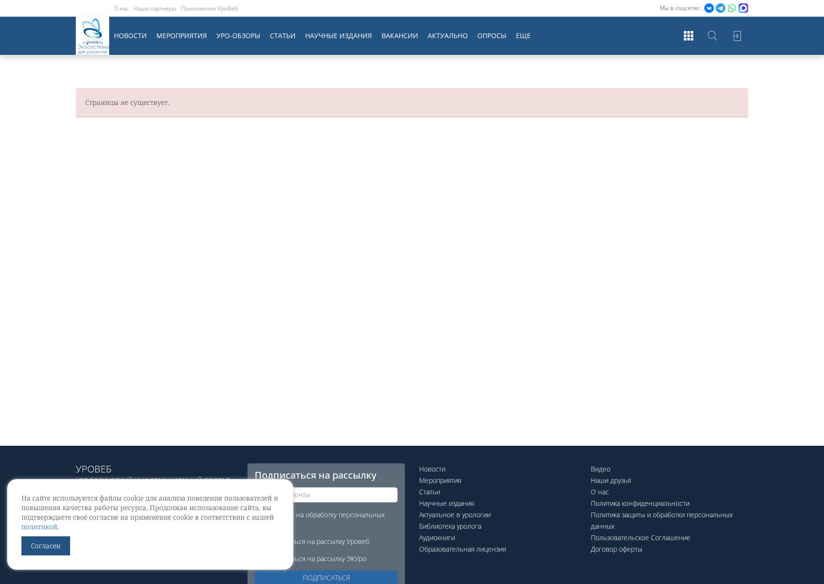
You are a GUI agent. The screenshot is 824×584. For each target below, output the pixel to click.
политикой (39, 526)
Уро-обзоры (238, 35)
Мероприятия (181, 35)
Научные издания (338, 35)
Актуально (448, 35)
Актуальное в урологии (455, 514)
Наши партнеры (155, 8)
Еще (523, 35)
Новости (130, 35)
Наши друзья (611, 480)
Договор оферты (616, 548)
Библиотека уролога (450, 526)
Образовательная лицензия (462, 548)
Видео (600, 468)
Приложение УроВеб (209, 8)
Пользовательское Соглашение (640, 537)
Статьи (283, 35)
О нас (121, 8)
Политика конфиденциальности (640, 503)
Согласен (46, 545)
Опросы (491, 35)
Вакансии (399, 35)
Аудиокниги (437, 537)
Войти (736, 36)
